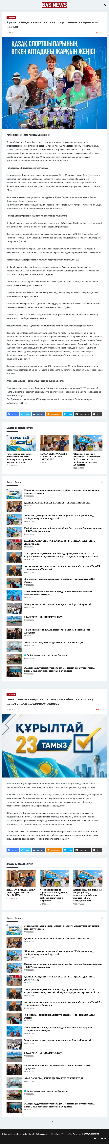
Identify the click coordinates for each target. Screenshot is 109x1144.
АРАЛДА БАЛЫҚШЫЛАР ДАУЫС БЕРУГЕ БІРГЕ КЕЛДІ (53, 642)
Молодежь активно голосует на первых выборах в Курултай (57, 604)
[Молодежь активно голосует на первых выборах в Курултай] (14, 608)
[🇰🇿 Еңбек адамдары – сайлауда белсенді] (14, 659)
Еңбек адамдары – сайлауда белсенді (47, 655)
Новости (11, 18)
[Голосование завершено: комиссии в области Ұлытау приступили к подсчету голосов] (21, 443)
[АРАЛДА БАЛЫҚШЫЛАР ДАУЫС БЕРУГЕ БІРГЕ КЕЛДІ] (14, 646)
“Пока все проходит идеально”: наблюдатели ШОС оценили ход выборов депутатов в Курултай (87, 459)
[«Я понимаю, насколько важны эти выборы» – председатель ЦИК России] (14, 583)
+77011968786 (66, 1134)
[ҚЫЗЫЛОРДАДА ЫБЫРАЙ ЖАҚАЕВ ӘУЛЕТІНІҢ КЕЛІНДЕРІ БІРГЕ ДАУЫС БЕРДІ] (14, 544)
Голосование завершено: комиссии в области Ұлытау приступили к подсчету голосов (20, 458)
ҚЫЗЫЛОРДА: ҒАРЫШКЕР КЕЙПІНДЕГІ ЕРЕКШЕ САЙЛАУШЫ (54, 457)
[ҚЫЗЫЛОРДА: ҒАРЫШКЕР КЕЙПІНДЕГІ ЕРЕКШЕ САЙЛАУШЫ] (54, 443)
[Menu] (3, 6)
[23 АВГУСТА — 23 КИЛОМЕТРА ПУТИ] (14, 621)
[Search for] (105, 6)
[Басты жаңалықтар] (55, 5)
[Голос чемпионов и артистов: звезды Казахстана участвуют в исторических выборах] (14, 595)
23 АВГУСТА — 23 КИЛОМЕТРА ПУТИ (43, 617)
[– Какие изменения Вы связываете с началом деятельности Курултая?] (14, 633)
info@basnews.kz (42, 1134)
